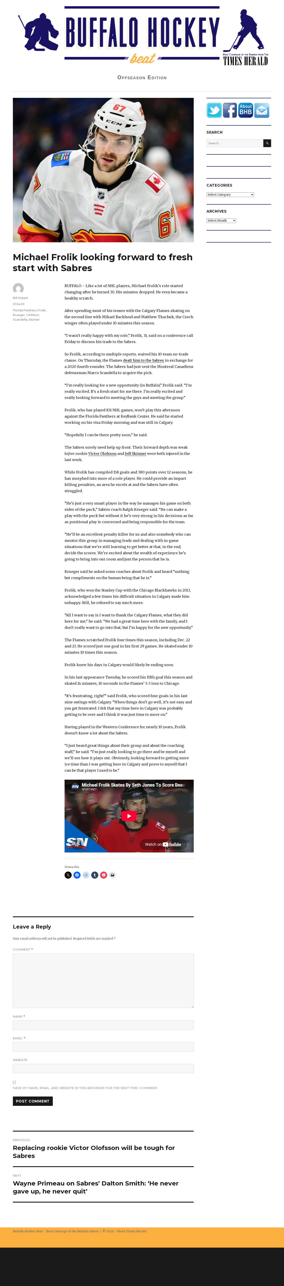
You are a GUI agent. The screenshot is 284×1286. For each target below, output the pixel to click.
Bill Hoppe (20, 298)
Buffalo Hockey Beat (28, 1231)
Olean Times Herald (131, 1231)
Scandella (20, 319)
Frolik (42, 310)
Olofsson (32, 315)
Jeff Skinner (135, 453)
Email (19, 1038)
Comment (23, 949)
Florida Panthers (24, 310)
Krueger (19, 315)
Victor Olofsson (102, 453)
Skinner (34, 319)
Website (20, 1060)
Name (19, 1016)
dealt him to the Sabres (143, 360)
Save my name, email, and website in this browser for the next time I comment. (85, 1088)
